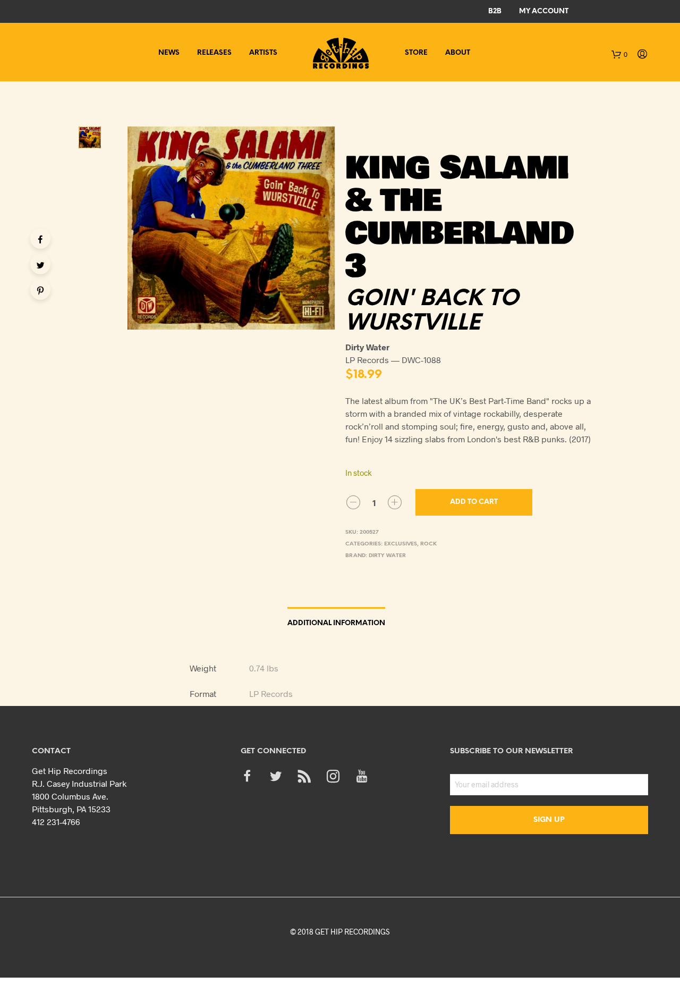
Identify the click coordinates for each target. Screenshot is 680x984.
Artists (263, 52)
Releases (214, 52)
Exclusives (400, 544)
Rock (428, 544)
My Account (543, 11)
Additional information (336, 623)
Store (416, 52)
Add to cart (474, 502)
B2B (495, 11)
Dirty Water (387, 556)
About (457, 52)
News (169, 52)
